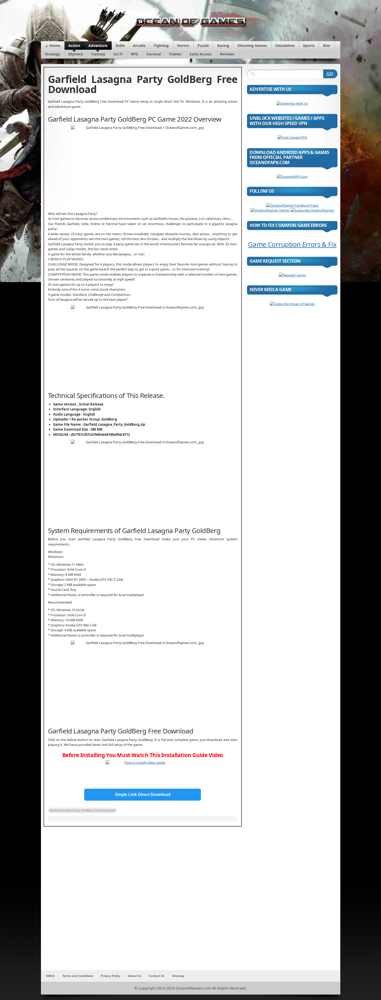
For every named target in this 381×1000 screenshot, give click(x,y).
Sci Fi (118, 54)
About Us (134, 976)
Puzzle (203, 45)
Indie (120, 45)
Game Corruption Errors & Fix (292, 244)
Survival (153, 54)
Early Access (200, 54)
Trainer (175, 54)
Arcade (139, 45)
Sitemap (178, 976)
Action (74, 45)
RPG (134, 54)
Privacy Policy (110, 976)
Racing (223, 45)
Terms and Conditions (77, 976)
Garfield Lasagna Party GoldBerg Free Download (82, 810)
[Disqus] (143, 902)
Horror (183, 45)
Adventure (97, 45)
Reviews (227, 54)
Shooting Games (252, 45)
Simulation (285, 45)
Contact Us (156, 976)
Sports (309, 45)
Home (54, 45)
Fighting (161, 45)
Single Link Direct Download (143, 794)
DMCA (50, 976)
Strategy (52, 54)
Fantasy (98, 54)
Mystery (75, 54)
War (326, 45)
